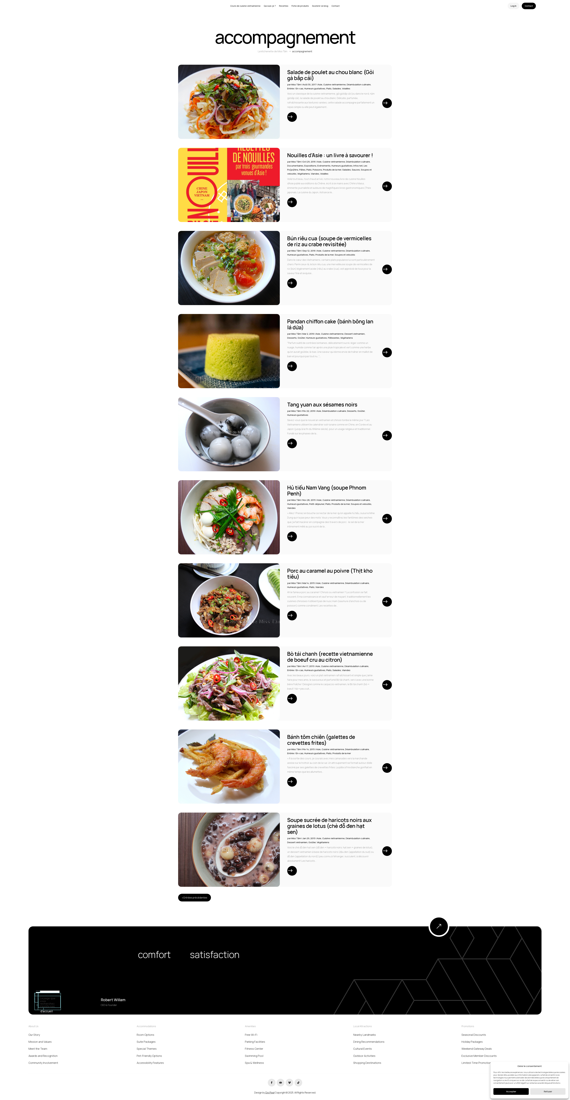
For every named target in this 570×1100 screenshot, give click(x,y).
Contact (529, 5)
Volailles (346, 88)
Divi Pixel (269, 1092)
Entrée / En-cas (295, 88)
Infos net (358, 165)
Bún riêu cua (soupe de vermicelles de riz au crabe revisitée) (329, 241)
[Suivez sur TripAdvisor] (280, 1082)
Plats (328, 88)
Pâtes (302, 169)
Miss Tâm (296, 84)
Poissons (317, 169)
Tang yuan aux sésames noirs (322, 404)
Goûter (301, 337)
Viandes (315, 173)
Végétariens (303, 173)
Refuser (548, 1091)
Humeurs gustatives (314, 88)
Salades (336, 88)
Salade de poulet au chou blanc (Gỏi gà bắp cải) (330, 75)
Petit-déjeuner (316, 504)
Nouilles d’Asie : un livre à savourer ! (330, 155)
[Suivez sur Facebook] (272, 1082)
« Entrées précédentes (194, 897)
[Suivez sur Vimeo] (289, 1082)
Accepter (511, 1091)
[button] (564, 1066)
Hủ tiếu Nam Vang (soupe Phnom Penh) (326, 490)
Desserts (292, 337)
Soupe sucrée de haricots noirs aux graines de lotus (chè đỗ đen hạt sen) (329, 825)
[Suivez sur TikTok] (298, 1082)
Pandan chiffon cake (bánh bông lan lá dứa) (330, 324)
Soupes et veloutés (345, 254)
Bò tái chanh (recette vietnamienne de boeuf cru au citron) (330, 656)
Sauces (356, 169)
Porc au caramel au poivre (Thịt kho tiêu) (330, 573)
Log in (513, 5)
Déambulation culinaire (359, 84)
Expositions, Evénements (317, 165)
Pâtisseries (333, 337)
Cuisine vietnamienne (334, 84)
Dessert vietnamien (355, 333)
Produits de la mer (332, 169)
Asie (320, 84)
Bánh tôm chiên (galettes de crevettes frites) (321, 739)
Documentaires (295, 165)
